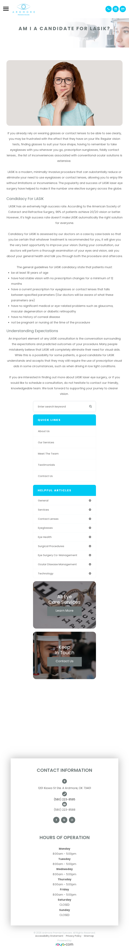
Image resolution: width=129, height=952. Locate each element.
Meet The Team (48, 453)
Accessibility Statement (49, 935)
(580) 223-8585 (64, 799)
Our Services (46, 442)
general (43, 500)
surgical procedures (51, 546)
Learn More (64, 610)
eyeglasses (45, 528)
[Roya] (64, 945)
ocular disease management (57, 564)
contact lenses (48, 519)
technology (45, 573)
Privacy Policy (73, 935)
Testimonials (46, 465)
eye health (45, 537)
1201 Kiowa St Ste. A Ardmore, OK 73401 (64, 788)
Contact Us (45, 476)
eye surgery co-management (57, 555)
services (43, 510)
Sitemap (89, 935)
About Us (44, 431)
